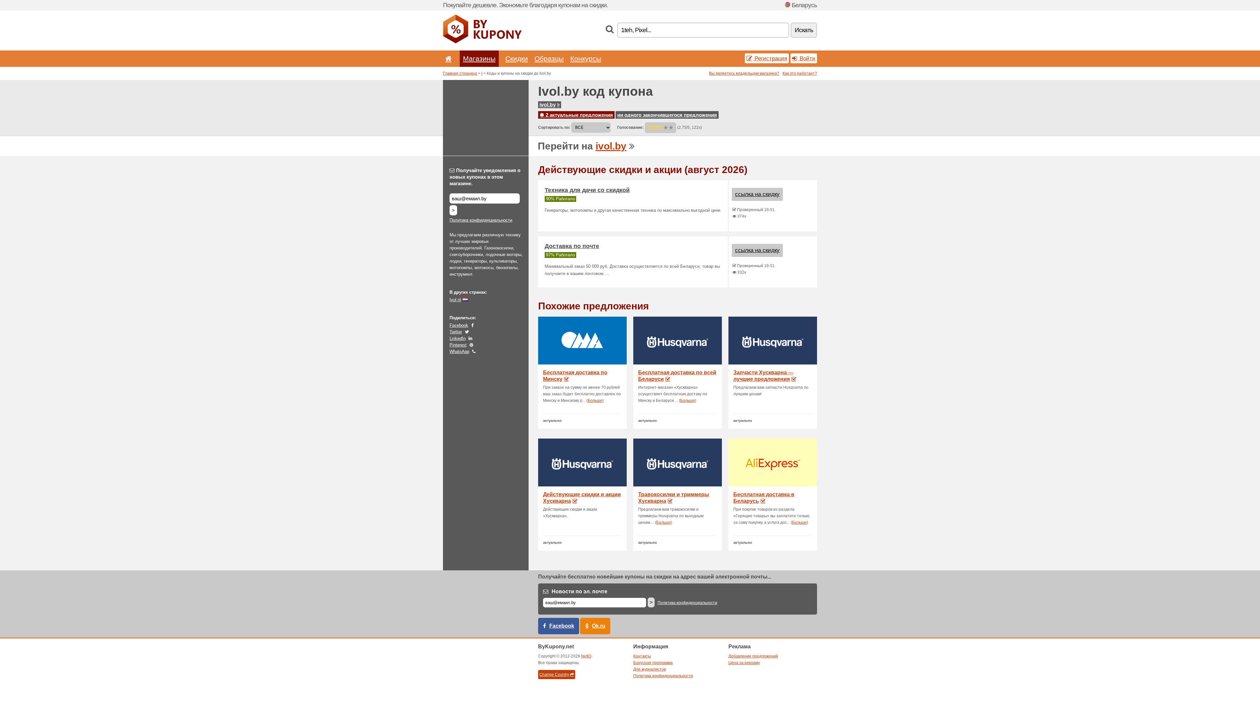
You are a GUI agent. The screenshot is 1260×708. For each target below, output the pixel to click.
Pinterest (458, 345)
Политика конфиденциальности (481, 220)
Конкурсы (585, 58)
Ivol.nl (455, 299)
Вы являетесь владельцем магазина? (744, 73)
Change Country (554, 674)
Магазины (479, 58)
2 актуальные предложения (578, 115)
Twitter (456, 331)
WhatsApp (459, 351)
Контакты (642, 656)
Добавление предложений (753, 656)
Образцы (549, 58)
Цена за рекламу (744, 662)
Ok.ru (598, 626)
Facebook (459, 325)
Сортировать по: (554, 127)
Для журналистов (649, 669)
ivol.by (547, 105)
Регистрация (770, 58)
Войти (806, 58)
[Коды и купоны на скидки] (482, 42)
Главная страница (460, 73)
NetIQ (586, 656)
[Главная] (447, 58)
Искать (804, 30)
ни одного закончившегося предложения (667, 115)
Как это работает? (800, 73)
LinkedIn (458, 338)
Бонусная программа (653, 662)
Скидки (516, 58)
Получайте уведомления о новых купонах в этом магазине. (485, 176)
